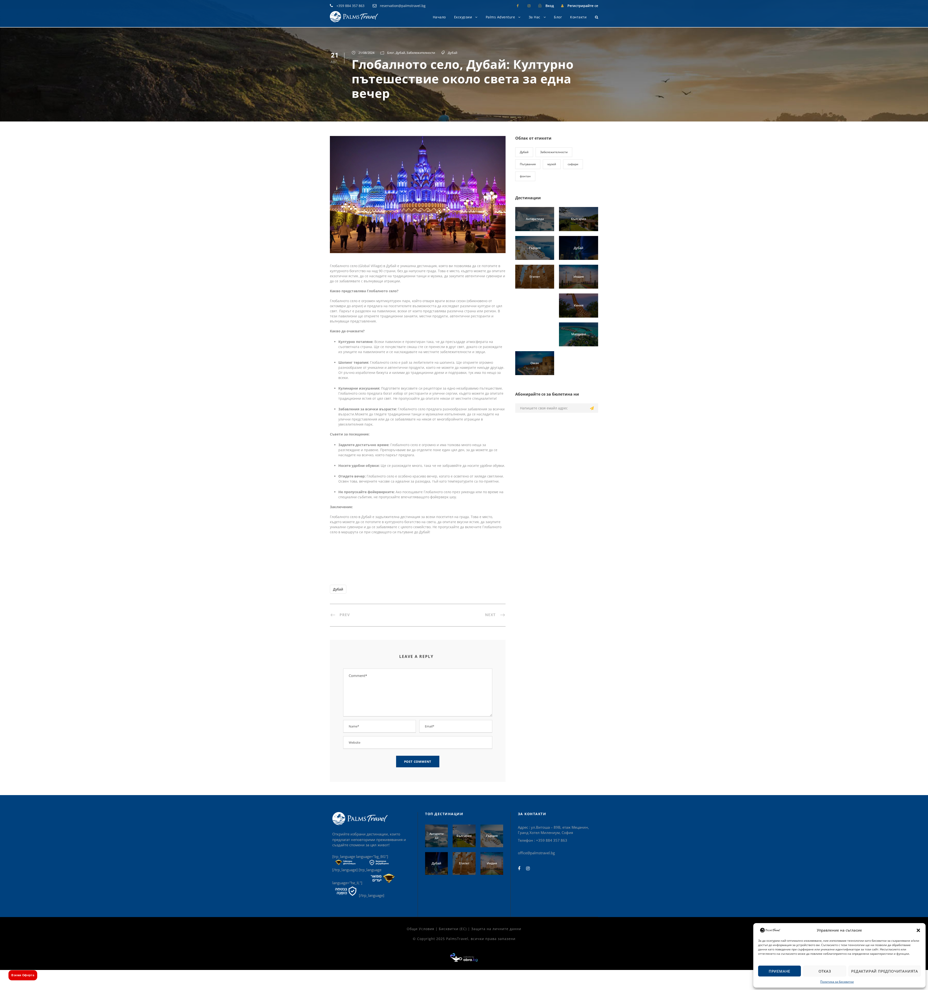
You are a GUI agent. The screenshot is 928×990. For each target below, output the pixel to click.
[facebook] (518, 5)
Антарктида (535, 219)
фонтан (525, 176)
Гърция (535, 248)
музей (551, 164)
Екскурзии (463, 17)
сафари (573, 164)
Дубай (400, 52)
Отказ (825, 971)
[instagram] (529, 5)
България (578, 219)
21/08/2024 (366, 52)
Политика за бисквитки (837, 982)
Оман (534, 363)
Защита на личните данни (496, 928)
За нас (534, 17)
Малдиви (578, 334)
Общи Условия (420, 928)
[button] (918, 930)
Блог (558, 17)
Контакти (578, 17)
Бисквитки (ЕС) (453, 928)
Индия (578, 276)
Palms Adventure (500, 17)
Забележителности (420, 52)
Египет (534, 276)
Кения (578, 305)
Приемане (779, 971)
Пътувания (528, 164)
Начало (439, 17)
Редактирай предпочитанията (884, 971)
